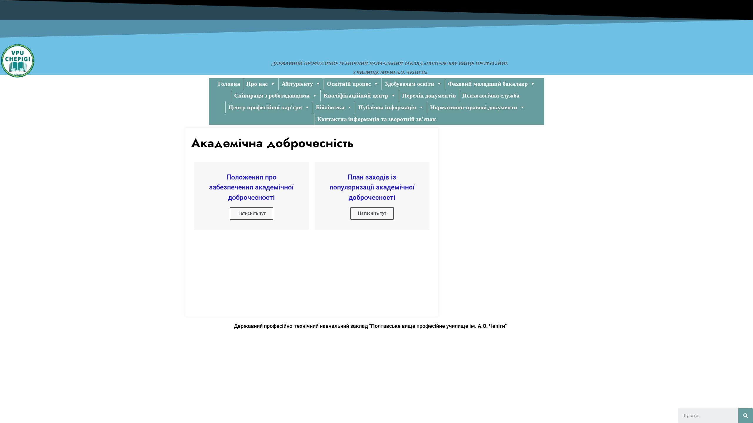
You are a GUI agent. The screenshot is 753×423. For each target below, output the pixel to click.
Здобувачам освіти (409, 83)
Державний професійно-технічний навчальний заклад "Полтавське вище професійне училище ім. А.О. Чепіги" (370, 326)
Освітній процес (349, 83)
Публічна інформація (387, 107)
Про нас (257, 83)
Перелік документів (429, 95)
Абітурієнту (297, 83)
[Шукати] (745, 415)
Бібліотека (330, 107)
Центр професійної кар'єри (265, 107)
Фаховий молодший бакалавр (488, 83)
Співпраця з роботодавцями (272, 95)
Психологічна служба (490, 95)
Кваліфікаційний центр (356, 95)
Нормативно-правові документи (473, 107)
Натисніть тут (251, 213)
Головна (229, 83)
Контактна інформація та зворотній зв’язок (376, 119)
